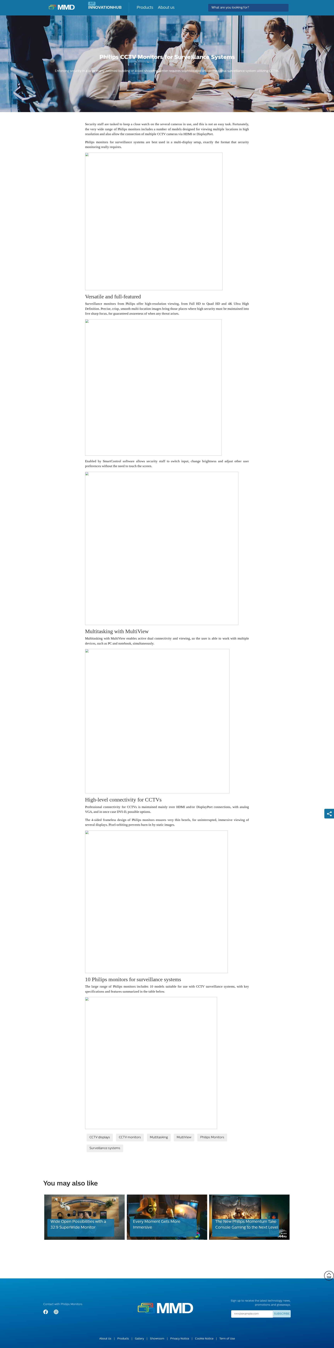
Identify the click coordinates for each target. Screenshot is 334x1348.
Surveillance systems (104, 1148)
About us (166, 8)
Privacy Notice (179, 1338)
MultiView (184, 1137)
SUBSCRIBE (282, 1313)
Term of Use (227, 1338)
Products (145, 8)
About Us (105, 1338)
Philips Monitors (212, 1137)
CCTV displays (99, 1137)
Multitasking (159, 1137)
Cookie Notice (204, 1338)
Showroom (157, 1338)
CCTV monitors (130, 1137)
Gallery (139, 1338)
